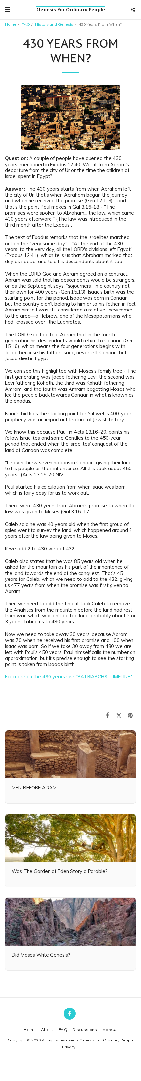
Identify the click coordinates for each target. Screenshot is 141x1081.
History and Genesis (54, 24)
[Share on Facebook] (107, 715)
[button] (7, 9)
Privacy (68, 1046)
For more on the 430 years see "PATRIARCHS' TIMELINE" (68, 677)
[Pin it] (130, 715)
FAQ (26, 24)
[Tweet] (119, 715)
